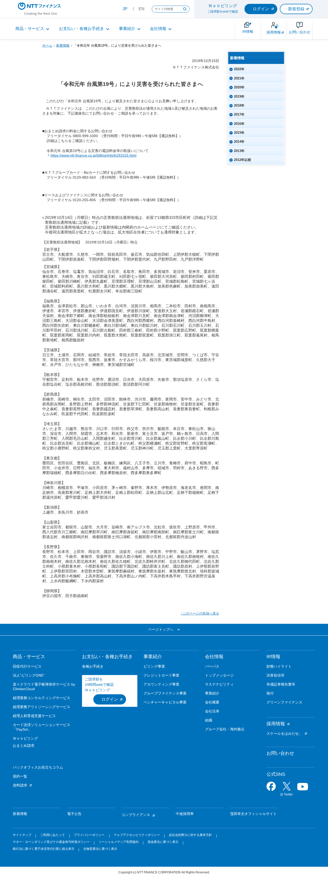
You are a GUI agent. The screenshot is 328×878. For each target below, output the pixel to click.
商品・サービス (29, 28)
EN (142, 9)
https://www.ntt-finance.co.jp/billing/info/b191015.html (93, 155)
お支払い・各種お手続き (81, 28)
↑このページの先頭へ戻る (200, 613)
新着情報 (62, 45)
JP (124, 9)
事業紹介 (127, 28)
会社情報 (158, 28)
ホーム (47, 45)
